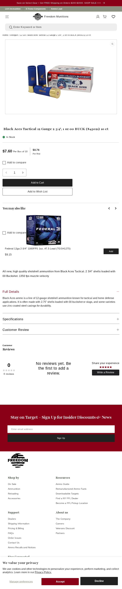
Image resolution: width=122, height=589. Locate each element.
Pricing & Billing (16, 528)
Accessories (14, 498)
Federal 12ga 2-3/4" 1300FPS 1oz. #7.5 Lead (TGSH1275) (38, 248)
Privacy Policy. (43, 572)
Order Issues (14, 538)
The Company (63, 519)
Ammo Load (56, 9)
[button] (7, 17)
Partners (60, 533)
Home (5, 35)
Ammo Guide (62, 484)
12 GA (23, 35)
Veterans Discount (65, 528)
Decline (99, 581)
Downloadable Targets (67, 493)
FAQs (11, 533)
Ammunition (14, 489)
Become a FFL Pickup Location (72, 503)
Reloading (13, 493)
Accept (60, 581)
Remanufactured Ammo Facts (71, 489)
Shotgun (14, 35)
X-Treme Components (36, 9)
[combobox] (63, 27)
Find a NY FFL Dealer (67, 498)
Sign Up (61, 438)
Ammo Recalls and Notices (22, 547)
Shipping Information (18, 523)
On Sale (12, 484)
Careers (60, 523)
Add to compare (16, 162)
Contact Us (13, 542)
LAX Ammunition (12, 9)
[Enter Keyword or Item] (11, 27)
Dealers (12, 519)
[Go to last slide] (109, 208)
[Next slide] (115, 208)
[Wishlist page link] (113, 16)
